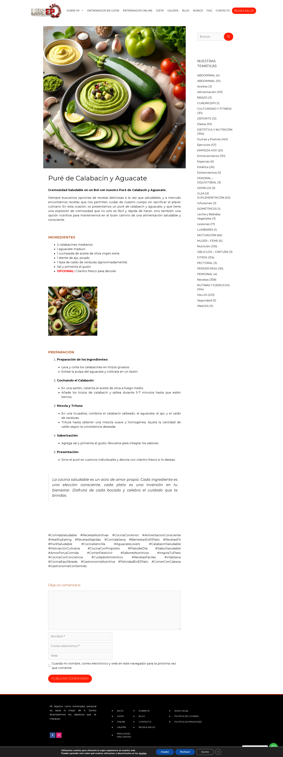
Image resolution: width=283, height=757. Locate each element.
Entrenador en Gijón (103, 10)
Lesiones (203, 224)
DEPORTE (204, 118)
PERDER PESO (207, 268)
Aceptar (165, 751)
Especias (203, 161)
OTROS (202, 257)
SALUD (202, 294)
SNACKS (203, 306)
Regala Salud (244, 10)
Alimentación (206, 92)
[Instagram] (59, 735)
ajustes (142, 753)
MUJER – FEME (207, 240)
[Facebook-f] (52, 735)
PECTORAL (205, 263)
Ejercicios (203, 144)
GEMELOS (204, 188)
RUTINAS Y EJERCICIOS (213, 285)
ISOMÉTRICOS (207, 208)
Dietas (201, 124)
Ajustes (205, 751)
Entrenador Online (137, 10)
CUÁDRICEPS (206, 103)
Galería (173, 10)
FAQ (209, 10)
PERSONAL (205, 274)
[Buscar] (228, 37)
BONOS (198, 10)
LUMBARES (205, 229)
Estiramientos (207, 172)
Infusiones (204, 203)
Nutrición (203, 246)
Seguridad (204, 300)
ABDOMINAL (206, 75)
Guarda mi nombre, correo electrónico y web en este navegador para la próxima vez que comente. (114, 666)
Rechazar (185, 751)
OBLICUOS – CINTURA (212, 251)
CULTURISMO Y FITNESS (214, 108)
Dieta (160, 10)
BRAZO (202, 97)
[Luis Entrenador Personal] (45, 10)
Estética (202, 167)
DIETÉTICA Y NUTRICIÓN (214, 129)
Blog (185, 10)
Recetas (203, 279)
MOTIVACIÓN (206, 235)
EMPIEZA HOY (207, 150)
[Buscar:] (210, 37)
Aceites (202, 86)
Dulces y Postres (209, 139)
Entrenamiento (208, 156)
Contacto (223, 10)
